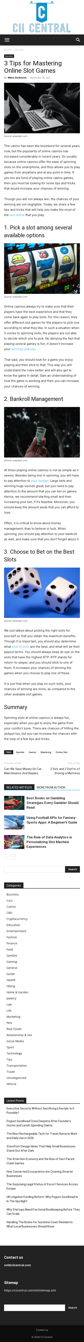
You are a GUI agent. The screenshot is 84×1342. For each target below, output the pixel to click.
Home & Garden (17, 992)
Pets (9, 1023)
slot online (17, 215)
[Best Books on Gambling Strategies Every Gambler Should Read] (14, 803)
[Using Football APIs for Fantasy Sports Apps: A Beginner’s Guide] (14, 822)
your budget (40, 481)
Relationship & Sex (19, 1035)
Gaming (12, 962)
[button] (6, 39)
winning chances (23, 349)
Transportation (17, 1065)
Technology (14, 1053)
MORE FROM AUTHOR (51, 787)
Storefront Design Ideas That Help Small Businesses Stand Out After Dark (41, 1148)
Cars (10, 900)
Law (9, 1004)
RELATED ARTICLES (19, 787)
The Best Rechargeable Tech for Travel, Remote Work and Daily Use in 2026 (42, 1136)
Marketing (13, 1017)
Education (13, 925)
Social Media (15, 1041)
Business (13, 894)
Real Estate (14, 1029)
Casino (11, 907)
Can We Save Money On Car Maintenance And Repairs (23, 771)
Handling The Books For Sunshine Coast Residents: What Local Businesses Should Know (40, 1224)
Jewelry (11, 998)
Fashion (12, 937)
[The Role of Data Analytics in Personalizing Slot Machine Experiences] (14, 842)
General (12, 968)
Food (10, 949)
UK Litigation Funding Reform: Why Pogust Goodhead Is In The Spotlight (42, 1199)
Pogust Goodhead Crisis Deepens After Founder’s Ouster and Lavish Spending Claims (39, 1123)
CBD (9, 913)
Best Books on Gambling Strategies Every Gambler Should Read (52, 802)
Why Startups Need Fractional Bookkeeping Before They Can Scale (43, 1211)
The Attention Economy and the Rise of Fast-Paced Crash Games (40, 1161)
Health (11, 980)
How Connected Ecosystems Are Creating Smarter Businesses (40, 1174)
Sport (10, 1047)
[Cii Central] (42, 17)
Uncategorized (16, 1078)
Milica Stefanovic (17, 77)
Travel (11, 1072)
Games (32, 752)
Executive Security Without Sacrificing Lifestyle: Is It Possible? (40, 1110)
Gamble (19, 49)
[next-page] (13, 857)
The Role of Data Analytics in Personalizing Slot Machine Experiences (49, 842)
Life (9, 1010)
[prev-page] (6, 857)
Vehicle (11, 1084)
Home (7, 49)
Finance (12, 943)
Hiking (11, 986)
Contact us (42, 1330)
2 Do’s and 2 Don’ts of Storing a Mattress (65, 771)
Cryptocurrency (17, 919)
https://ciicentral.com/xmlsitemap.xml (30, 1290)
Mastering (46, 752)
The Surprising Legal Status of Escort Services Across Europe (42, 1186)
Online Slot (61, 752)
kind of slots (20, 646)
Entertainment (16, 931)
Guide (11, 974)
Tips (9, 1059)
